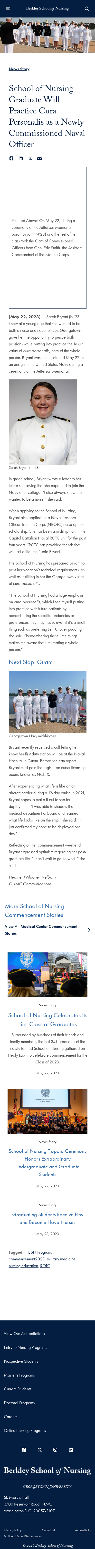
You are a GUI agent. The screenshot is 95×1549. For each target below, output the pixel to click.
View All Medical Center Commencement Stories (41, 930)
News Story (19, 68)
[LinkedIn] (21, 158)
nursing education (23, 1265)
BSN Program (39, 1252)
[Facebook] (11, 158)
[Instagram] (55, 1450)
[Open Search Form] (87, 9)
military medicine (61, 1259)
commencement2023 (27, 1259)
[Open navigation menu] (8, 9)
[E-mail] (39, 158)
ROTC (45, 1265)
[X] (30, 158)
